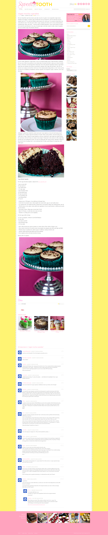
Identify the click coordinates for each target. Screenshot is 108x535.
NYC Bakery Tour (70, 51)
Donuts (68, 46)
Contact (47, 9)
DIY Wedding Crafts (71, 44)
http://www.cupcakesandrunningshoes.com (36, 504)
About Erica (38, 9)
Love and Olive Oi (42, 181)
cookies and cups (26, 382)
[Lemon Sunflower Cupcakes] (85, 522)
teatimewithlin (26, 459)
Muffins (68, 50)
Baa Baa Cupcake (26, 357)
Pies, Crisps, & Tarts (71, 54)
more (76, 20)
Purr (89, 533)
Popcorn (69, 56)
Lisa (23, 412)
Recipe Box (55, 9)
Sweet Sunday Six (70, 61)
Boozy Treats (69, 37)
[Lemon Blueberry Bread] (42, 522)
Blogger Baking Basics (71, 35)
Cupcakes (69, 43)
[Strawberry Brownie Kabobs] (53, 522)
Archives (68, 68)
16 (37, 15)
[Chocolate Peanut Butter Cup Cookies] (71, 85)
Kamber (24, 389)
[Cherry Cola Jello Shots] (64, 522)
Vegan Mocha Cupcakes (28, 14)
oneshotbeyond (26, 351)
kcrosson (24, 375)
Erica (23, 15)
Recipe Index (28, 9)
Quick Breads (70, 57)
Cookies (68, 41)
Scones (68, 60)
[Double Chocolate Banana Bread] (32, 522)
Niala (23, 466)
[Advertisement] (36, 339)
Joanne (24, 364)
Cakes (68, 40)
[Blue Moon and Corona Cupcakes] (74, 522)
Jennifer (24, 430)
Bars (68, 34)
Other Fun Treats (70, 53)
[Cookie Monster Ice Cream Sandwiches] (71, 140)
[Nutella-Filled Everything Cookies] (71, 96)
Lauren (24, 479)
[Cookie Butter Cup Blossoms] (71, 129)
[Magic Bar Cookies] (71, 118)
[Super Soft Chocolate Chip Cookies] (71, 107)
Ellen (23, 401)
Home (20, 9)
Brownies (69, 38)
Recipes (68, 58)
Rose (23, 445)
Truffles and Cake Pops (71, 63)
